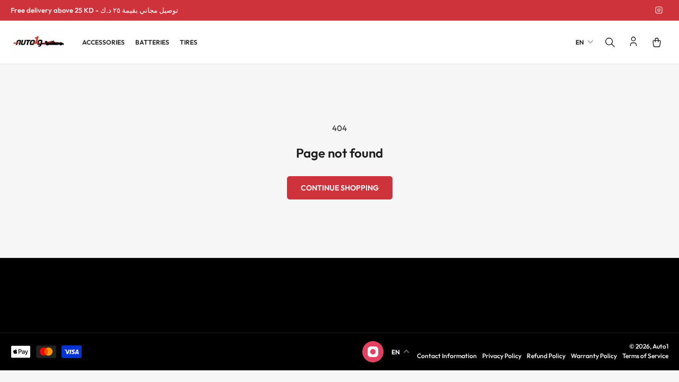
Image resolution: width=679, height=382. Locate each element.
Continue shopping (340, 188)
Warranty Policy (594, 356)
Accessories (103, 42)
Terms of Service (645, 356)
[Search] (610, 42)
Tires (188, 42)
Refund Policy (546, 356)
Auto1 (660, 346)
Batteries (152, 42)
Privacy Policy (501, 356)
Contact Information (447, 356)
